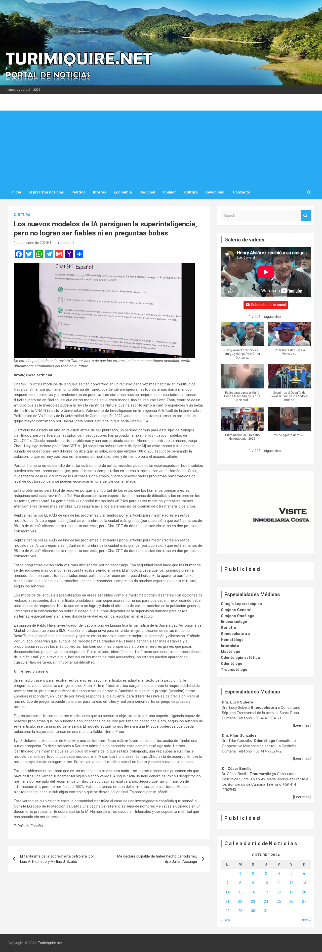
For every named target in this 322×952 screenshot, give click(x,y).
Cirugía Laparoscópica (241, 604)
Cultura (191, 192)
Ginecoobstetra (235, 633)
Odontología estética (240, 657)
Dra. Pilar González (239, 735)
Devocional (215, 192)
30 (253, 911)
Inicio (16, 192)
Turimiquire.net (61, 243)
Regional (147, 192)
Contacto (241, 192)
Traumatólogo (234, 669)
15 (240, 892)
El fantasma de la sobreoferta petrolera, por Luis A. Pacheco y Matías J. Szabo (57, 859)
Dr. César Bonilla (237, 768)
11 (279, 883)
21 (227, 901)
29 (240, 911)
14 (227, 892)
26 (291, 901)
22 (240, 901)
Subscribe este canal (268, 305)
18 (279, 892)
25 (279, 901)
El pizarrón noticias (46, 192)
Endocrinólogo (234, 621)
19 (291, 892)
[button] (273, 316)
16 (253, 892)
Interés (99, 192)
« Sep (225, 920)
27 (304, 901)
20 (304, 892)
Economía (123, 192)
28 (227, 911)
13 (304, 883)
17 (266, 892)
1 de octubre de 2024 (31, 243)
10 (266, 883)
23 (253, 901)
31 (266, 911)
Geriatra (228, 627)
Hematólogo (232, 639)
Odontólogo (231, 663)
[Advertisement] (161, 148)
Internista (230, 645)
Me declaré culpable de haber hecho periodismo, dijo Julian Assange (157, 859)
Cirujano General (236, 610)
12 (291, 883)
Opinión (170, 192)
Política (78, 192)
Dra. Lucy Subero (237, 702)
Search (306, 215)
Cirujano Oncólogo (237, 616)
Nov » (306, 920)
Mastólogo (230, 651)
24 (266, 901)
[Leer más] (302, 725)
